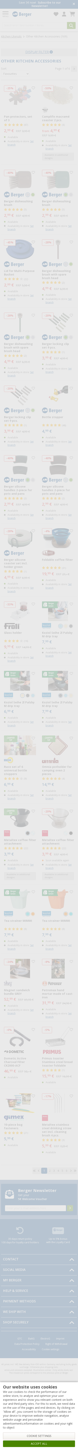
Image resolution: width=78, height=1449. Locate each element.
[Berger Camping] (30, 14)
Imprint (60, 1338)
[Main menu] (5, 14)
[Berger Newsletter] (70, 1208)
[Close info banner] (74, 4)
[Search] (71, 25)
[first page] (34, 1171)
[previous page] (38, 1171)
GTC (19, 1338)
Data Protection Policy (26, 1344)
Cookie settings (50, 1349)
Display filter (37, 52)
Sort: (4, 68)
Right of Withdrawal (56, 1344)
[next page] (74, 69)
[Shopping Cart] (72, 14)
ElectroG (45, 1338)
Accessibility (29, 1349)
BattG (31, 1338)
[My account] (64, 14)
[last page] (75, 1171)
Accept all (39, 1443)
